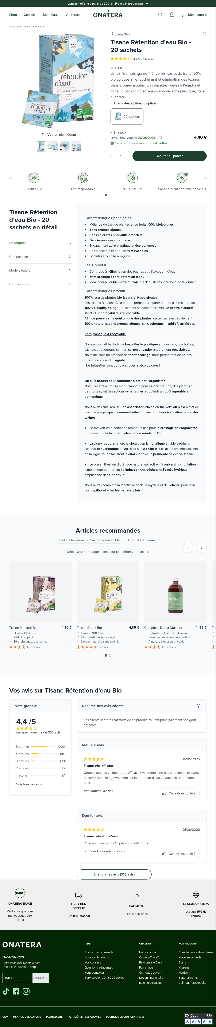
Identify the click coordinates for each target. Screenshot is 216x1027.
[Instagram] (27, 991)
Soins (182, 962)
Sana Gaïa (123, 34)
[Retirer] (114, 156)
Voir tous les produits (192, 982)
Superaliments (188, 977)
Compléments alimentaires (196, 952)
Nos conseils (93, 962)
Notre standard (148, 952)
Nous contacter (94, 972)
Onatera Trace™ (149, 957)
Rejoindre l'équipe (150, 982)
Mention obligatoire (27, 1017)
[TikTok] (6, 991)
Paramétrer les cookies (84, 1017)
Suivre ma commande (99, 952)
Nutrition (184, 972)
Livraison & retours (97, 957)
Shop (13, 14)
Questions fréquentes (99, 967)
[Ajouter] (127, 156)
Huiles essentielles (191, 957)
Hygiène (184, 967)
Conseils (30, 14)
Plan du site (54, 1017)
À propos (73, 14)
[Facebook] (16, 991)
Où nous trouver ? (151, 972)
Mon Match (51, 14)
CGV (5, 1017)
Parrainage (146, 967)
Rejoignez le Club (150, 962)
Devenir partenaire (151, 977)
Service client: (104, 977)
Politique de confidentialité (125, 1017)
